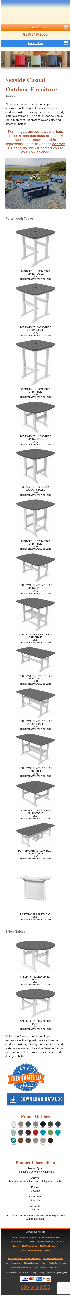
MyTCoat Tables (29, 1246)
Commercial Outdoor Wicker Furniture (29, 1267)
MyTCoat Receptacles (31, 1250)
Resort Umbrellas (13, 1263)
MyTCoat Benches (49, 1246)
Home (14, 1237)
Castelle (60, 1242)
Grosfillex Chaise (15, 1242)
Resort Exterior (31, 1263)
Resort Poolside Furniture (54, 1263)
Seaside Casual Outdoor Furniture (24, 1258)
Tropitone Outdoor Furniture (40, 1242)
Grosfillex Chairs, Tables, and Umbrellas (39, 1237)
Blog (47, 1250)
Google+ (62, 1272)
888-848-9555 (35, 34)
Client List (55, 1267)
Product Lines (35, 43)
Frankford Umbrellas (53, 1258)
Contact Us (35, 27)
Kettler (16, 1246)
